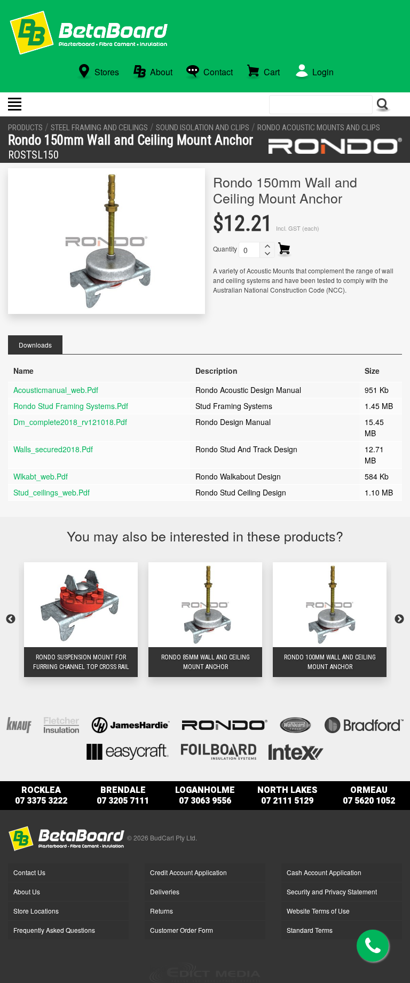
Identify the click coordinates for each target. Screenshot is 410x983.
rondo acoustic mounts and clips (318, 127)
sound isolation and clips (202, 127)
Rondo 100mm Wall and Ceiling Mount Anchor (330, 662)
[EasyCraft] (127, 750)
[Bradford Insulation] (364, 723)
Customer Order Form (181, 929)
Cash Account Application (324, 872)
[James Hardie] (130, 723)
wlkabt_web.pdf (40, 476)
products (25, 127)
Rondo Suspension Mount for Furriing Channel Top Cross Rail (81, 662)
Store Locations (36, 910)
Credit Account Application (188, 872)
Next (399, 619)
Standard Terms (310, 929)
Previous (10, 619)
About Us (26, 891)
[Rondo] (335, 146)
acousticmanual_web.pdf (55, 389)
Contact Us (29, 872)
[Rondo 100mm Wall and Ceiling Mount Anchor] (330, 604)
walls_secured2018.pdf (53, 449)
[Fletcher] (61, 723)
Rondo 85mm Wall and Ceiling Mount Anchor (205, 662)
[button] (266, 246)
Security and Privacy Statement (332, 891)
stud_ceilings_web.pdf (51, 492)
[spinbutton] (249, 249)
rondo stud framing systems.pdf (70, 405)
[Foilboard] (219, 750)
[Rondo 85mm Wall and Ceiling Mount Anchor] (205, 604)
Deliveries (164, 891)
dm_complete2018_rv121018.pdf (70, 421)
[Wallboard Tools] (296, 723)
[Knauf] (19, 723)
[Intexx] (296, 750)
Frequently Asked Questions (54, 929)
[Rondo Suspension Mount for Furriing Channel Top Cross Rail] (81, 604)
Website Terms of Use (318, 910)
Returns (161, 910)
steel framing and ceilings (99, 127)
